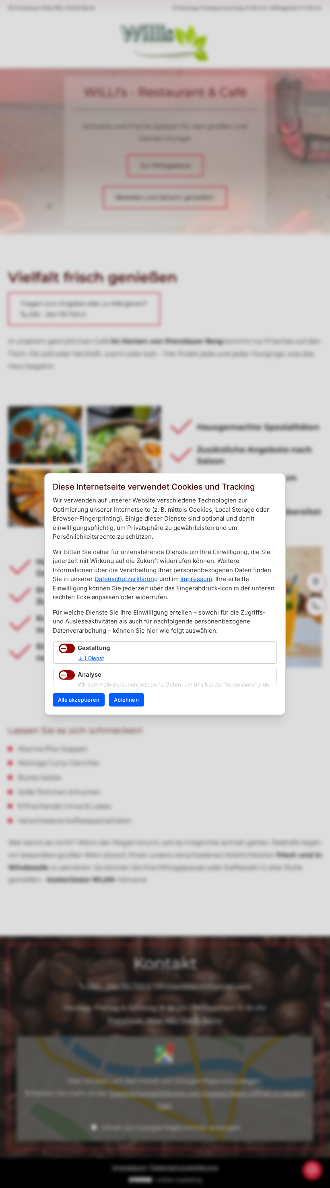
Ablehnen (126, 699)
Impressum (196, 579)
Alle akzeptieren (78, 699)
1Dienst (91, 658)
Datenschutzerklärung (126, 579)
